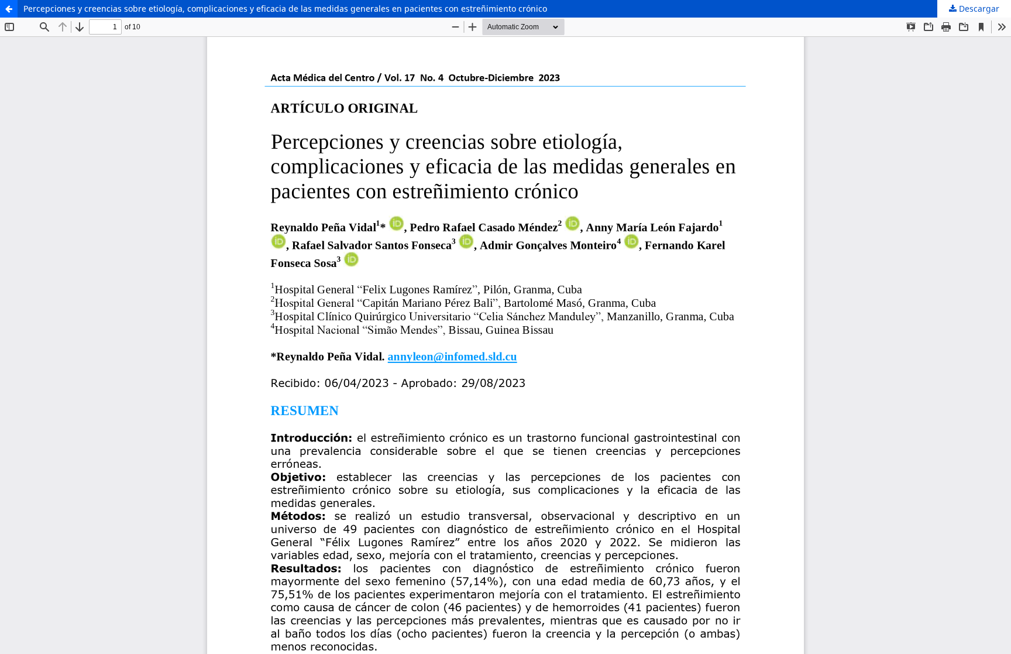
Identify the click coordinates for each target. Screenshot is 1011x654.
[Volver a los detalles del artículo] (9, 9)
